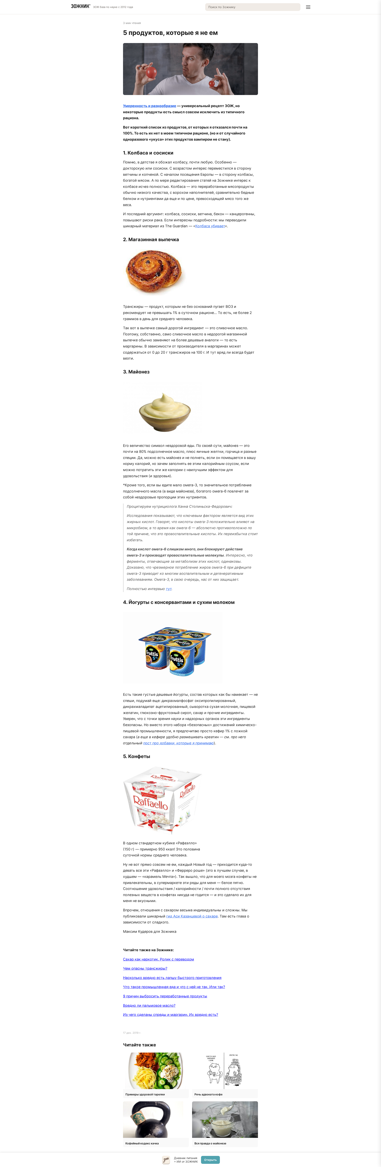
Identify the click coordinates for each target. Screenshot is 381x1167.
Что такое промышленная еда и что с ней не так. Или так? (174, 987)
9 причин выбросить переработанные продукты (165, 996)
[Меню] (308, 7)
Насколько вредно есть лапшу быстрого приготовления (172, 978)
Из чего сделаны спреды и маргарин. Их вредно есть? (170, 1014)
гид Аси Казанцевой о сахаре (192, 916)
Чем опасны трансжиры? (145, 968)
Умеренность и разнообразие (149, 106)
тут (168, 589)
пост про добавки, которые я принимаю (178, 743)
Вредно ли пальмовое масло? (149, 1005)
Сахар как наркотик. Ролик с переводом (158, 959)
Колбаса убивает (210, 226)
